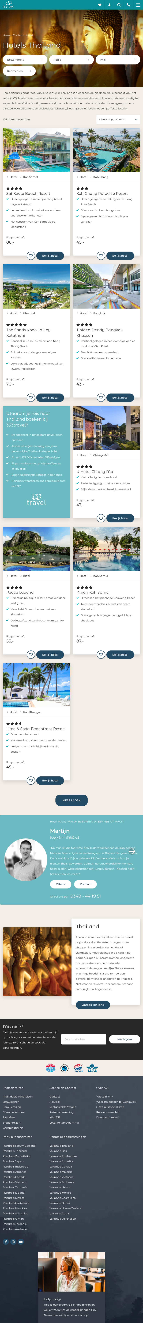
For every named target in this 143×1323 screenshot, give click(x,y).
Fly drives (9, 1117)
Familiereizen (12, 1107)
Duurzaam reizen (107, 1117)
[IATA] (92, 1068)
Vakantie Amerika (61, 1161)
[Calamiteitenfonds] (65, 1068)
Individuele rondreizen (18, 1096)
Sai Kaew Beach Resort (28, 193)
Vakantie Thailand (61, 1145)
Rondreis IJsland (14, 1192)
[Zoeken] (119, 5)
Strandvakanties (13, 1112)
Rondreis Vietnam (15, 1182)
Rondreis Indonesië (15, 1166)
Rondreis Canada (14, 1177)
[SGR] (79, 1068)
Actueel (55, 1101)
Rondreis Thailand (15, 1151)
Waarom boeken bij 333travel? (116, 1101)
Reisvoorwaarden (107, 1112)
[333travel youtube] (21, 1242)
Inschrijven (124, 1039)
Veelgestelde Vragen (63, 1107)
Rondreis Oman (13, 1218)
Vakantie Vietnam (61, 1177)
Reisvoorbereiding (62, 1112)
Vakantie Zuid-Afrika (63, 1156)
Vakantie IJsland (60, 1187)
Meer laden (72, 800)
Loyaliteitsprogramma (64, 1122)
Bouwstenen (11, 1101)
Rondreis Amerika (15, 1171)
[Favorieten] (100, 5)
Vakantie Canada (61, 1166)
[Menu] (138, 5)
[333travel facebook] (6, 1242)
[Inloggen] (109, 5)
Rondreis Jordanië (15, 1224)
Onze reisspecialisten (110, 1107)
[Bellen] (128, 5)
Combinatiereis (13, 1127)
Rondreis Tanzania (15, 1187)
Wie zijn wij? (104, 1096)
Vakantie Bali (58, 1151)
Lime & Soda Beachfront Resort (35, 729)
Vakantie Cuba (59, 1213)
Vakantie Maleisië (61, 1171)
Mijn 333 (55, 1117)
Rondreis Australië (15, 1229)
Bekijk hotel (50, 255)
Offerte (60, 884)
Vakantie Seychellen (63, 1218)
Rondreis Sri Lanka (15, 1213)
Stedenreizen (11, 1122)
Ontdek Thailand (93, 1004)
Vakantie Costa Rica (63, 1197)
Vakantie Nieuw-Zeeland (66, 1208)
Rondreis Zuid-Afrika (16, 1156)
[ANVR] (51, 1068)
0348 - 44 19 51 (85, 896)
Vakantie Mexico (60, 1192)
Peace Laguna (20, 592)
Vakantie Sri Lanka (62, 1182)
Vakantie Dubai (60, 1203)
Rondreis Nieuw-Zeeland (19, 1145)
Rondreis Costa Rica (16, 1203)
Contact (85, 884)
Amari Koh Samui (93, 592)
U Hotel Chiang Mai (95, 471)
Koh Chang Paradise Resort (102, 193)
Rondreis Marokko (15, 1208)
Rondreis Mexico (13, 1197)
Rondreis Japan (13, 1161)
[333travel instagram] (13, 1242)
